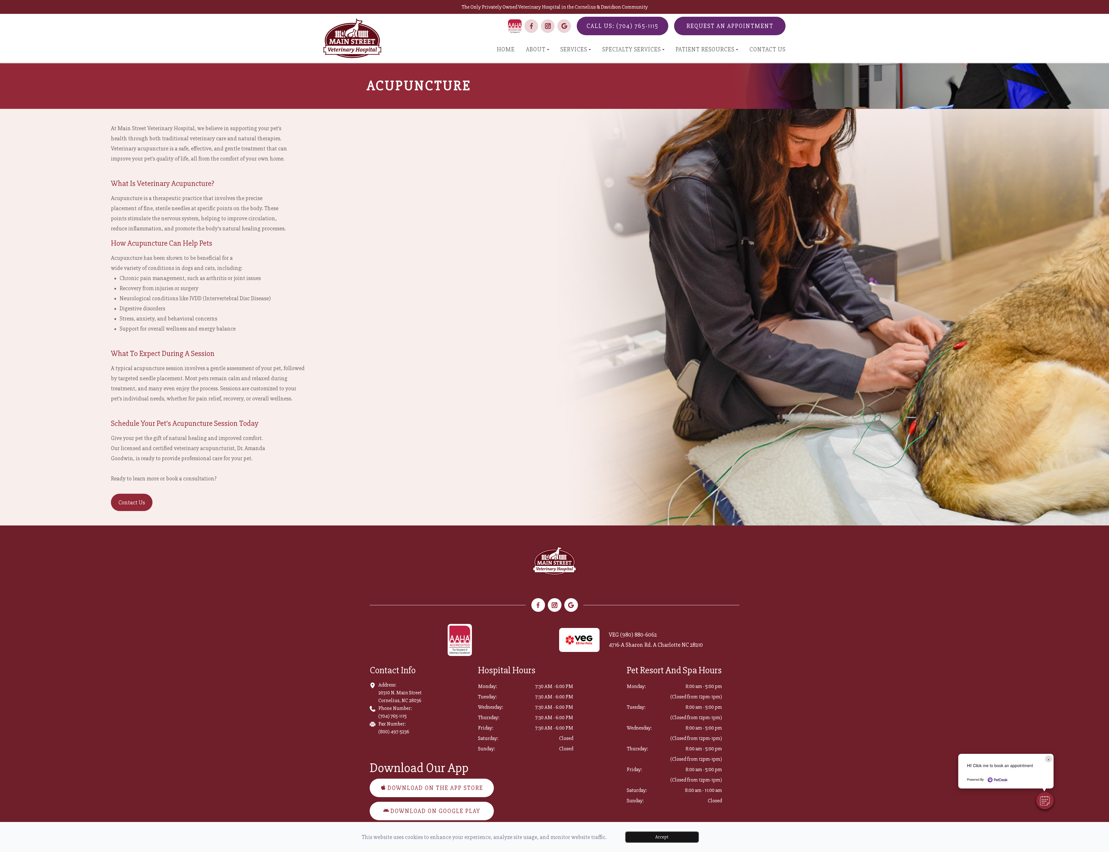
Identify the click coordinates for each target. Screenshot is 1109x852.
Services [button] (573, 49)
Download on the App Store (435, 788)
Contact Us (767, 49)
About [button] (536, 49)
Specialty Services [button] (631, 49)
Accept (662, 837)
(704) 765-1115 (392, 716)
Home (506, 49)
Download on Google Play (435, 811)
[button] (1045, 800)
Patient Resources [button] (705, 49)
